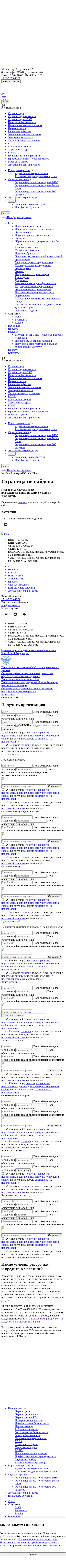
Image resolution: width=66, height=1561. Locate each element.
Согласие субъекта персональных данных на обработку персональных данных (27, 675)
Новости (13, 349)
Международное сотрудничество (34, 262)
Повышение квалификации (24, 155)
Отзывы (19, 271)
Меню (6, 213)
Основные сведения (26, 310)
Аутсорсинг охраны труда (30, 204)
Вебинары (14, 325)
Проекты (13, 328)
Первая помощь (17, 128)
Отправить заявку (12, 1015)
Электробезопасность (20, 137)
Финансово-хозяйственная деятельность (38, 304)
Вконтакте (21, 319)
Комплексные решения (21, 587)
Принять (33, 1554)
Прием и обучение (25, 253)
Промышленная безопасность (25, 125)
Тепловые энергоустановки (24, 140)
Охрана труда (16, 113)
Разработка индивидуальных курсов (36, 1471)
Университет (15, 578)
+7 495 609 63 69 (10, 78)
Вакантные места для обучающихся (35, 283)
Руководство (22, 277)
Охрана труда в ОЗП (20, 119)
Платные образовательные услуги (34, 292)
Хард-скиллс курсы (19, 149)
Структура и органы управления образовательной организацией (34, 288)
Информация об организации (32, 274)
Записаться (54, 1070)
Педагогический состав (28, 226)
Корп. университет (19, 1465)
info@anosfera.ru (10, 605)
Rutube (19, 322)
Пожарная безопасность (22, 122)
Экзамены (21, 238)
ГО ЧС (12, 152)
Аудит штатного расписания (31, 1468)
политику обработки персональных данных (25, 734)
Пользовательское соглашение (43, 1545)
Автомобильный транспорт (24, 164)
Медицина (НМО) (18, 161)
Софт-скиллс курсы (19, 146)
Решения (13, 331)
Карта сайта (8, 694)
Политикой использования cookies (38, 1539)
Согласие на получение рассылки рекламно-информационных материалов (27, 690)
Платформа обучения (27, 207)
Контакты (13, 352)
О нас (11, 223)
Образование (22, 295)
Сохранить (54, 786)
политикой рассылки (13, 751)
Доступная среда (24, 307)
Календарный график (27, 247)
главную (22, 502)
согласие (26, 745)
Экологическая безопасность (24, 134)
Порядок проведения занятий (32, 235)
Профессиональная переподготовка (28, 158)
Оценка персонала (18, 584)
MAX (18, 316)
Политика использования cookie (20, 679)
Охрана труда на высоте (22, 116)
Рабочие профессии (19, 131)
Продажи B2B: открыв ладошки (33, 340)
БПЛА (12, 143)
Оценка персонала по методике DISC (36, 1477)
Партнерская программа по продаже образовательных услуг (36, 345)
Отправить (54, 896)
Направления (16, 575)
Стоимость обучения (27, 250)
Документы (21, 280)
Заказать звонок (11, 81)
